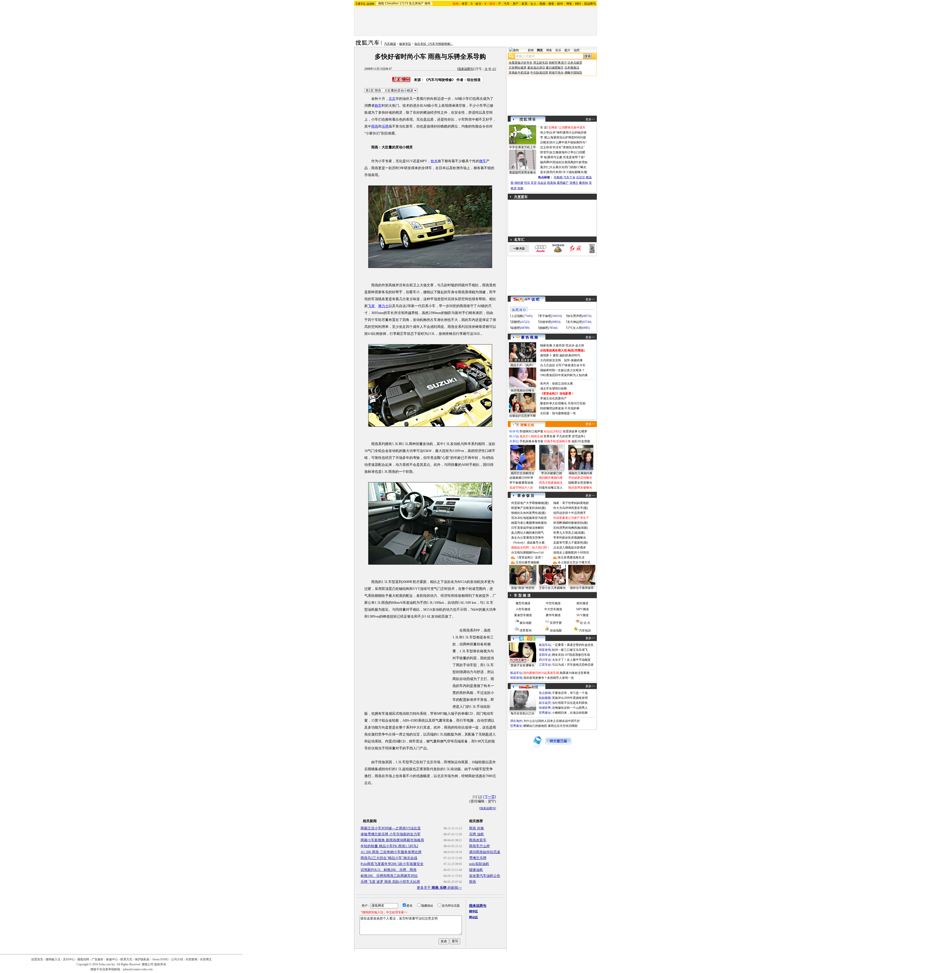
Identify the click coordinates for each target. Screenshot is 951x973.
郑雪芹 (544, 152)
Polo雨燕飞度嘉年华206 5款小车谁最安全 (392, 864)
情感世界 (545, 708)
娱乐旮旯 (545, 703)
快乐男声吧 (574, 316)
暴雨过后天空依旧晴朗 (563, 726)
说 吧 (535, 299)
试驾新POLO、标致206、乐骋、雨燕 (389, 870)
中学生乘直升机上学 (522, 147)
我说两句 (590, 3)
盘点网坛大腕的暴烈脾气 (527, 532)
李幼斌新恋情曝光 (580, 477)
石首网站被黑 (518, 67)
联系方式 (126, 959)
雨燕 (374, 126)
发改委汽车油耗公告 (484, 876)
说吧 (577, 50)
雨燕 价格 (476, 828)
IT (499, 3)
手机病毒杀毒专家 (531, 441)
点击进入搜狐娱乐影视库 (569, 547)
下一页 (489, 797)
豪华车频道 (553, 615)
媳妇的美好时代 (569, 355)
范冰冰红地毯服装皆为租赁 (529, 518)
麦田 (556, 355)
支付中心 (69, 959)
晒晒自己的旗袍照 (535, 726)
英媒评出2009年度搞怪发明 (570, 698)
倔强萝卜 (546, 355)
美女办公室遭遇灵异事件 (527, 537)
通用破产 (563, 182)
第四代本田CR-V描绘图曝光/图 (567, 172)
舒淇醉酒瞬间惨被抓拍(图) (570, 523)
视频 (542, 3)
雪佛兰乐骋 (477, 858)
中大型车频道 (553, 609)
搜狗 (427, 3)
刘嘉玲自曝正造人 (551, 487)
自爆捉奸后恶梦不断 (522, 416)
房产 (516, 3)
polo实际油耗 (479, 864)
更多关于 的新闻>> (439, 888)
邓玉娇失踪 (540, 62)
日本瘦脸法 (571, 67)
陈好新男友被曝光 (580, 487)
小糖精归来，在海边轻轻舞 (570, 712)
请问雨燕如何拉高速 (484, 852)
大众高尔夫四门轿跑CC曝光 (568, 167)
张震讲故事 (570, 431)
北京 (392, 99)
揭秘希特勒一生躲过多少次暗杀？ (562, 370)
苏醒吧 (515, 322)
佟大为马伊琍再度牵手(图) (570, 508)
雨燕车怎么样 (479, 846)
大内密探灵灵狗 (550, 360)
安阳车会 (545, 655)
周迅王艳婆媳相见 (551, 482)
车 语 (543, 127)
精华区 (473, 911)
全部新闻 (191, 959)
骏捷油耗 (476, 870)
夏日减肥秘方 (555, 67)
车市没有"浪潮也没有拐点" (567, 147)
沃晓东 (544, 142)
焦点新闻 (545, 693)
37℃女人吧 (574, 328)
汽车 (507, 3)
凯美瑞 (551, 182)
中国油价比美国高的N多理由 (568, 162)
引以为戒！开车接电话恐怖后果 (573, 664)
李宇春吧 (545, 316)
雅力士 (383, 306)
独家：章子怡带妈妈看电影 (571, 503)
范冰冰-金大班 (574, 345)
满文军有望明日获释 (553, 388)
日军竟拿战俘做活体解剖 (527, 527)
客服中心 (112, 959)
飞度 (371, 306)
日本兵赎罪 (574, 62)
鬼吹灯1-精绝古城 (531, 436)
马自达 (541, 182)
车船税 (558, 177)
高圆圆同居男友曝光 (522, 172)
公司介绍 (177, 959)
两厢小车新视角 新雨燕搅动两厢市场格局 (392, 840)
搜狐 (381, 3)
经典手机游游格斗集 (557, 441)
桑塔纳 (583, 182)
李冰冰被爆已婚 (551, 473)
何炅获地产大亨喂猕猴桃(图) (530, 503)
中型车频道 (553, 603)
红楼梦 (582, 431)
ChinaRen (392, 3)
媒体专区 (405, 44)
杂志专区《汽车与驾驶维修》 (433, 44)
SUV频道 (583, 615)
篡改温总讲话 (536, 67)
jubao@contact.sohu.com (138, 969)
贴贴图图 (545, 698)
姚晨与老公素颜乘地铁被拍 (529, 523)
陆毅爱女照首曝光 (580, 482)
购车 (378, 105)
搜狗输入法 (53, 959)
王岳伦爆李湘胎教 (527, 562)
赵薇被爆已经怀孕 (521, 477)
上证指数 (517, 316)
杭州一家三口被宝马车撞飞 (570, 650)
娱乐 (478, 3)
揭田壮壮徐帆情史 (522, 473)
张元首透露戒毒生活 (571, 557)
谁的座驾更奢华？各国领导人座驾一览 (548, 678)
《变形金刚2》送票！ (530, 557)
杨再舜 (544, 162)
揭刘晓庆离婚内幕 (551, 477)
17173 (403, 3)
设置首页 (37, 959)
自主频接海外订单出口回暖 (567, 152)
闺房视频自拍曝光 (522, 390)
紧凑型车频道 (523, 615)
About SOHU (160, 959)
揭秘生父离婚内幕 (580, 473)
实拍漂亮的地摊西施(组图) (570, 527)
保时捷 (518, 182)
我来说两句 (465, 69)
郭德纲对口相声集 (531, 431)
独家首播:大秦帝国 (552, 345)
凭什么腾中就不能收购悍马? (568, 142)
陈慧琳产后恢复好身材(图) (528, 508)
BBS (578, 3)
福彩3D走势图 (581, 441)
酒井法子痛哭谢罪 (582, 588)
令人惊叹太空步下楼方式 (574, 562)
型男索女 (545, 712)
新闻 (531, 50)
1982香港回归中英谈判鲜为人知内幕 (564, 375)
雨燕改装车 (477, 840)
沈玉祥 (544, 147)
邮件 (560, 3)
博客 (569, 3)
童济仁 (544, 167)
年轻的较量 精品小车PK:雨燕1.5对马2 (389, 846)
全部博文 (206, 959)
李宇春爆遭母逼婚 (521, 482)
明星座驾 (545, 650)
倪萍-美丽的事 (573, 360)
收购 (520, 188)
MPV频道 (582, 609)
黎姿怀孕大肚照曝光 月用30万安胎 (562, 403)
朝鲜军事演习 (558, 62)
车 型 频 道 (522, 595)
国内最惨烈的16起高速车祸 (541, 673)
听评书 (513, 431)
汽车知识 (585, 630)
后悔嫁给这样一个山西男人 (570, 708)
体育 (465, 3)
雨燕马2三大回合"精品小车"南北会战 (389, 858)
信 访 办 (585, 623)
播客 (551, 3)
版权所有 (160, 964)
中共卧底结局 (539, 72)
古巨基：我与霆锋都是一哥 (558, 413)
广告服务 (98, 959)
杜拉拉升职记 (553, 431)
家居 (525, 3)
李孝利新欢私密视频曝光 (569, 537)
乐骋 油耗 (476, 834)
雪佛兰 (573, 182)
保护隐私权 (142, 959)
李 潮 (543, 137)
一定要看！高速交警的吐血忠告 (573, 645)
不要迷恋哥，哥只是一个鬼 (570, 693)
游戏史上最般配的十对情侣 (571, 552)
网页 (540, 50)
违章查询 (525, 630)
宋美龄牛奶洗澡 (519, 72)
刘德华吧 (545, 322)
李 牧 (543, 157)
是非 (543, 172)
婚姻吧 (543, 328)
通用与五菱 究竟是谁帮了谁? (566, 157)
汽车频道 (390, 44)
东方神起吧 (574, 322)
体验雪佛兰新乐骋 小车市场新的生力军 (391, 834)
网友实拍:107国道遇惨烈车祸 (571, 655)
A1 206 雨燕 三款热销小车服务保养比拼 (391, 852)
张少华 (544, 132)
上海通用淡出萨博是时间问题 (566, 137)
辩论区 (473, 917)
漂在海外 (516, 721)
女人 (533, 3)
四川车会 (545, 659)
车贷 (534, 182)
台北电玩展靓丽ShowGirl (527, 552)
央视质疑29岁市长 (520, 62)
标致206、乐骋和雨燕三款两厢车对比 (389, 876)
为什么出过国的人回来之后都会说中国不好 (551, 721)
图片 (567, 50)
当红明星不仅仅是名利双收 (570, 703)
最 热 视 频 (529, 337)
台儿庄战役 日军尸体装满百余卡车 (562, 365)
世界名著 (549, 436)
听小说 (513, 436)
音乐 (558, 50)
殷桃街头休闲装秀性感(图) (528, 513)
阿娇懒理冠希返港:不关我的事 (560, 408)
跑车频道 (582, 603)
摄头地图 (525, 623)
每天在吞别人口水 (522, 713)
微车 (482, 161)
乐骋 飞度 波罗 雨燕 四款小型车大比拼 (390, 882)
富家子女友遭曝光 (522, 665)
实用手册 (556, 623)
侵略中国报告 (573, 72)
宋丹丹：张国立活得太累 (556, 383)
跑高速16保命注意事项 (574, 673)
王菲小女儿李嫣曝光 (552, 588)
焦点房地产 (416, 3)
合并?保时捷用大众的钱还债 (568, 132)
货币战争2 (578, 436)
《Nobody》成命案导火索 (528, 542)
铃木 (434, 161)
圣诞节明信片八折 (521, 487)
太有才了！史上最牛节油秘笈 (571, 659)
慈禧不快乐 (556, 72)
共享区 (513, 441)
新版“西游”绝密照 (522, 588)
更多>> (590, 119)
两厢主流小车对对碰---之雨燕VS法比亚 (391, 828)
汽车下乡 (569, 177)
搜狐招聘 (83, 959)
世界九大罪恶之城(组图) (569, 532)
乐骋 (385, 126)
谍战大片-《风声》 (522, 365)
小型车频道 (523, 609)
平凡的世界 (563, 436)
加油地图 (556, 630)
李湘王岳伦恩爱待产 (553, 398)
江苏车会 (545, 664)
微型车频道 (523, 603)
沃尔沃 (580, 177)
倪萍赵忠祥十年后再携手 (569, 513)
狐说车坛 (545, 645)
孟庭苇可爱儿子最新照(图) (570, 542)
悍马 (527, 182)
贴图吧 (515, 328)
